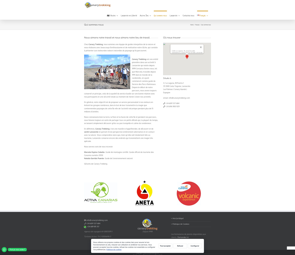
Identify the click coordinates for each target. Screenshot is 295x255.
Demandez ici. (183, 237)
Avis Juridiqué (178, 218)
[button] (187, 57)
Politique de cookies (113, 250)
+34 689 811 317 (93, 226)
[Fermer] (201, 47)
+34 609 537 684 (93, 223)
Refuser (180, 246)
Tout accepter (165, 246)
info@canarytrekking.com (97, 220)
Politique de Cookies (181, 224)
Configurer (195, 246)
